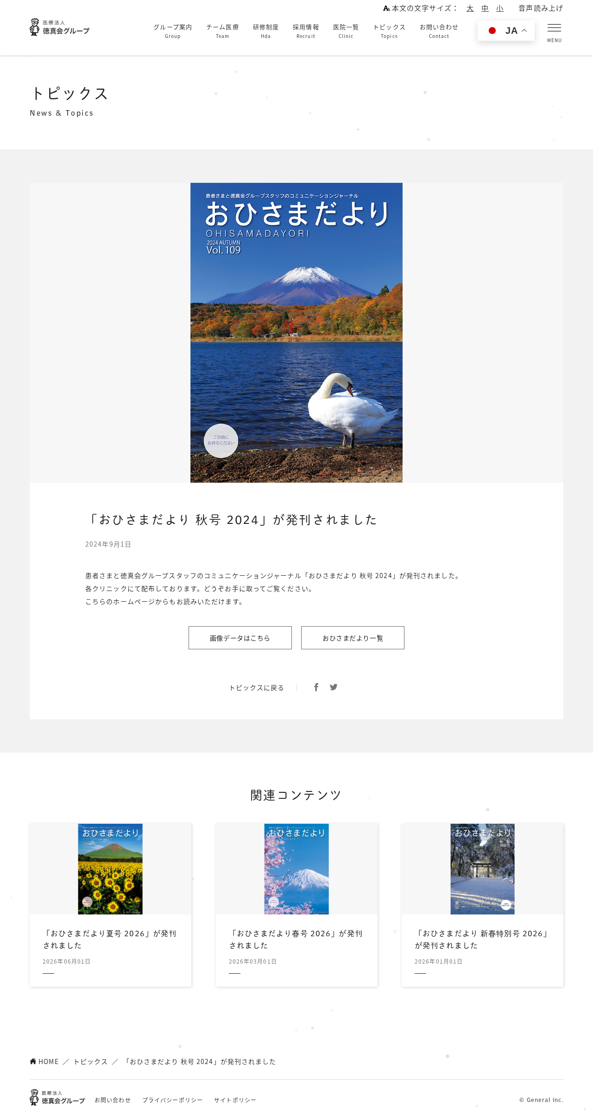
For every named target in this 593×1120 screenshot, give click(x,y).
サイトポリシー (235, 1100)
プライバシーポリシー (172, 1100)
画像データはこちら (240, 637)
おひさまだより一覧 (352, 637)
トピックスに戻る (257, 687)
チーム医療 (222, 31)
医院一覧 (346, 31)
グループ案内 (172, 31)
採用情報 (306, 31)
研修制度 (266, 31)
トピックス (389, 31)
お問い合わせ (439, 31)
